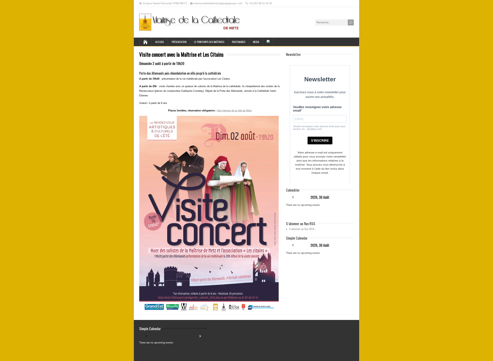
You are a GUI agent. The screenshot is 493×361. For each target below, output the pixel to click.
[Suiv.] (347, 197)
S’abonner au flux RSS (301, 229)
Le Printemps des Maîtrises (209, 42)
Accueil (159, 42)
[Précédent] (292, 197)
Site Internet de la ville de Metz (234, 110)
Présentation (179, 42)
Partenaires (238, 42)
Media (256, 42)
